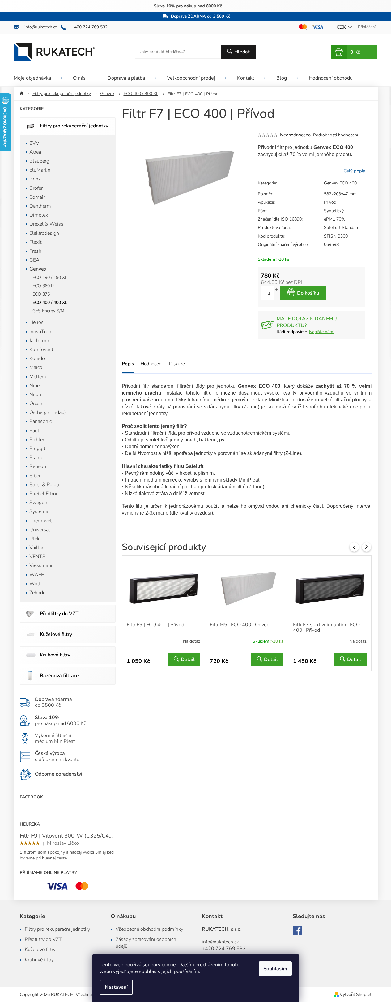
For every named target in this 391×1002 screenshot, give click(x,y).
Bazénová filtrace (59, 675)
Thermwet (40, 520)
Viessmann (41, 565)
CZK (342, 27)
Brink (35, 179)
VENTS (37, 556)
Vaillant (37, 547)
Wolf (34, 583)
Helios (36, 322)
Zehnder (38, 592)
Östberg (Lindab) (47, 412)
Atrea (35, 152)
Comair (37, 197)
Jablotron (39, 340)
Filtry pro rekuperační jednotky (74, 125)
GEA (34, 260)
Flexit (35, 242)
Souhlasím (275, 968)
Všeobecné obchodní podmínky (149, 929)
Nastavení (116, 987)
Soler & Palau (44, 484)
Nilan (35, 394)
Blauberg (39, 161)
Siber (34, 475)
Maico (35, 367)
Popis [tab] (128, 364)
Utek (34, 538)
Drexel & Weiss (46, 224)
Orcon (35, 403)
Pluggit (37, 448)
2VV (34, 143)
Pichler (36, 439)
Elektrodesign (44, 233)
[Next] (366, 547)
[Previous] (354, 547)
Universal (39, 529)
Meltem (37, 376)
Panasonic (40, 421)
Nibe (34, 385)
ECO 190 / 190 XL (49, 277)
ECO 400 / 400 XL (49, 302)
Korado (37, 358)
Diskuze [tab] (177, 364)
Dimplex (38, 215)
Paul (34, 430)
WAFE (36, 574)
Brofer (36, 188)
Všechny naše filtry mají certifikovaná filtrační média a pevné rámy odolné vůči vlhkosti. (195, 6)
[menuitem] (38, 78)
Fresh (35, 251)
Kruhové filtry (55, 655)
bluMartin (39, 170)
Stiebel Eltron (44, 493)
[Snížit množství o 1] (277, 296)
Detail (188, 659)
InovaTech (40, 331)
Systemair (40, 511)
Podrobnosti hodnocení (335, 135)
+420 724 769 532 (224, 948)
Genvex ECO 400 (340, 183)
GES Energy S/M (48, 311)
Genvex (38, 269)
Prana (35, 457)
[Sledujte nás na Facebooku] (297, 930)
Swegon (38, 502)
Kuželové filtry (56, 634)
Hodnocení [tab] (151, 364)
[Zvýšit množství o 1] (277, 289)
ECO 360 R (43, 286)
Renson (37, 466)
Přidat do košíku (303, 293)
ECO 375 (41, 294)
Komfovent (41, 349)
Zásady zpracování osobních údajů (146, 943)
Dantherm (40, 206)
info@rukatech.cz (220, 941)
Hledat (242, 51)
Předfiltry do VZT (59, 613)
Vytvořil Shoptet (356, 994)
